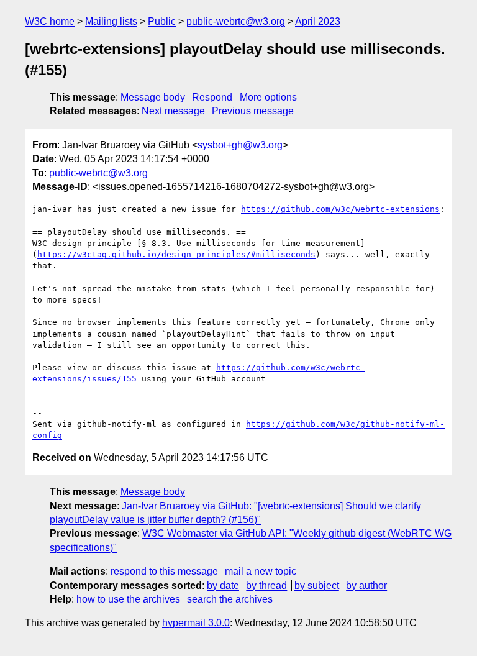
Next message (173, 111)
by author (366, 585)
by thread (266, 585)
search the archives (230, 599)
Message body (152, 97)
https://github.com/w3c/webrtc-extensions (340, 209)
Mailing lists (111, 21)
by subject (316, 585)
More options (268, 97)
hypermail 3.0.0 (196, 622)
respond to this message (164, 571)
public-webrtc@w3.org (235, 21)
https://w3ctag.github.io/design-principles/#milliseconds (176, 254)
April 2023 (317, 21)
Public (162, 21)
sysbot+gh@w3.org (240, 145)
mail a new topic (260, 571)
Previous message (253, 111)
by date (223, 585)
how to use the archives (128, 599)
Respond (212, 97)
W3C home (50, 21)
